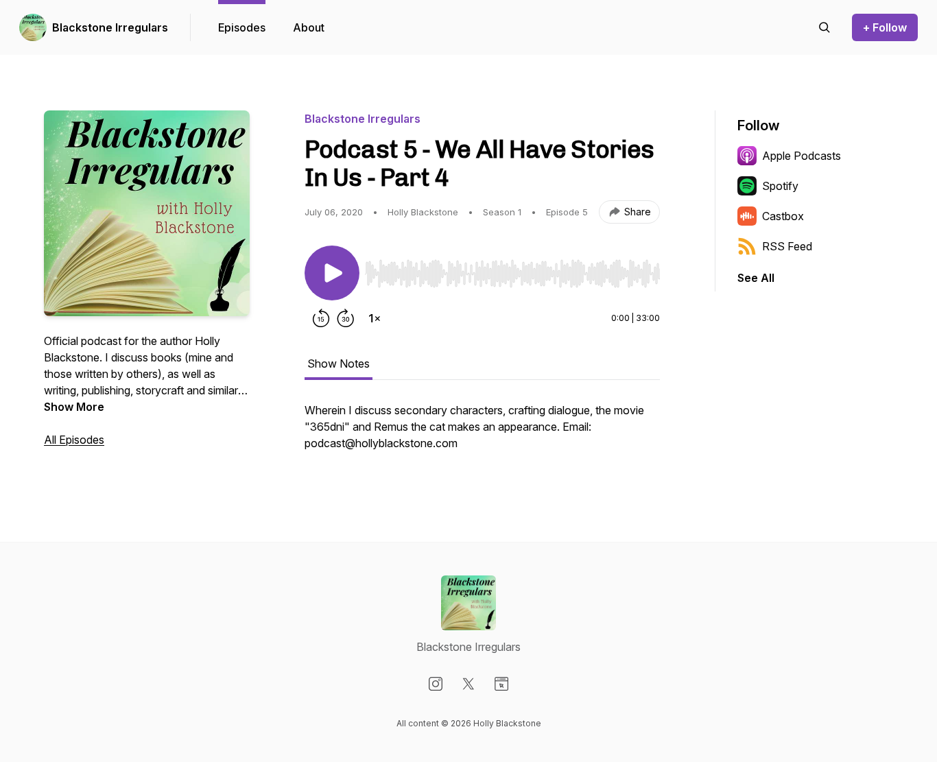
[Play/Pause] (332, 273)
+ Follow (885, 27)
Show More (74, 407)
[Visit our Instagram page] (435, 684)
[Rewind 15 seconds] (321, 318)
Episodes (241, 27)
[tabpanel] (482, 433)
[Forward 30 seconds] (345, 318)
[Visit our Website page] (501, 684)
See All (755, 278)
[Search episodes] (824, 27)
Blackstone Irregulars (110, 27)
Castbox (783, 216)
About (308, 27)
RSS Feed (787, 246)
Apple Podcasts (801, 156)
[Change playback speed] (374, 318)
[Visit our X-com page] (468, 684)
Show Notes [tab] (338, 363)
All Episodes (74, 440)
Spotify (780, 186)
